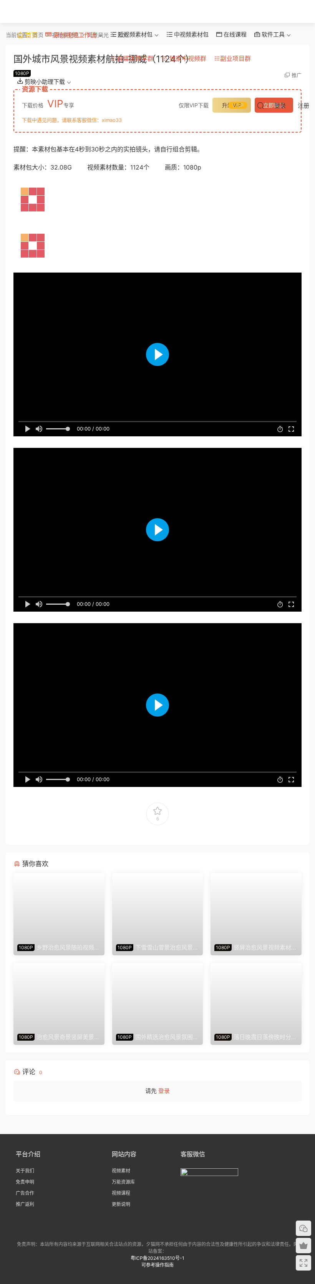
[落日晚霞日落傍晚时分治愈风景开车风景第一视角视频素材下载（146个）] (256, 996)
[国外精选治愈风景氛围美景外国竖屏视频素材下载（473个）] (157, 996)
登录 (164, 1090)
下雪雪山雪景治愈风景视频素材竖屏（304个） (157, 947)
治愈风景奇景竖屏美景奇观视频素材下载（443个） (58, 1037)
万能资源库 (123, 1182)
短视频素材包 (134, 34)
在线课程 (234, 34)
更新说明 (121, 1204)
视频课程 (121, 1193)
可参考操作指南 (157, 1265)
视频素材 (121, 1171)
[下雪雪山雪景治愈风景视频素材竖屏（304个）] (157, 906)
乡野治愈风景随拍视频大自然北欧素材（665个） (58, 947)
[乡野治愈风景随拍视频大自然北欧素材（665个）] (58, 906)
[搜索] (260, 105)
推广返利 (25, 1204)
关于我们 (25, 1171)
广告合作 (25, 1193)
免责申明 (25, 1182)
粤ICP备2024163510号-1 (157, 1258)
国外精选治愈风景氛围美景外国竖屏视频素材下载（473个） (157, 1037)
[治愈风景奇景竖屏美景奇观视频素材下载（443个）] (58, 996)
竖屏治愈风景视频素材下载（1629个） (255, 947)
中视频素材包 (190, 34)
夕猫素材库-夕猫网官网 (17, 11)
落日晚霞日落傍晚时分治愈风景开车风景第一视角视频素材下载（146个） (255, 1037)
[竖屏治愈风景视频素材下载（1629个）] (256, 906)
